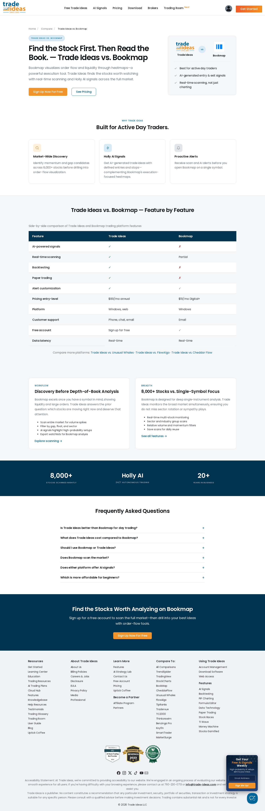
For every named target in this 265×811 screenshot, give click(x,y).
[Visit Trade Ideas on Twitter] (129, 772)
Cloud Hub (34, 690)
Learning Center (38, 672)
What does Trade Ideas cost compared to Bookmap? (99, 538)
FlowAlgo (161, 700)
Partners (118, 708)
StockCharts (163, 681)
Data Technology (209, 708)
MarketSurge (164, 737)
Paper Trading (207, 712)
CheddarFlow (164, 690)
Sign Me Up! (242, 785)
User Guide (34, 723)
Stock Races (206, 717)
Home (32, 28)
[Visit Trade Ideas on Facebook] (118, 772)
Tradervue (162, 709)
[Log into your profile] (228, 9)
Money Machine (208, 726)
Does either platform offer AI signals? (87, 568)
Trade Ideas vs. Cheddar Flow (191, 352)
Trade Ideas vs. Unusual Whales (112, 352)
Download (135, 8)
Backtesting (206, 694)
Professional (78, 700)
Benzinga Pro (164, 723)
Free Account (121, 681)
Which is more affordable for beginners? (89, 578)
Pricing (117, 8)
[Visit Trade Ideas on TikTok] (135, 772)
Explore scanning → (48, 441)
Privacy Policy (79, 690)
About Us (76, 667)
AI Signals (100, 8)
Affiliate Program (123, 703)
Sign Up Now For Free (48, 92)
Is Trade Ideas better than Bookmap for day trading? (98, 528)
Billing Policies (79, 672)
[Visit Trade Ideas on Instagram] (124, 772)
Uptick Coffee (36, 733)
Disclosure (77, 681)
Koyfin (160, 728)
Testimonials (36, 709)
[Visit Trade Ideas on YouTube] (141, 772)
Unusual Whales (166, 695)
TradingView (163, 676)
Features (33, 695)
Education (34, 676)
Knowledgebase (37, 700)
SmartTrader (164, 733)
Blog (30, 728)
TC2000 (161, 714)
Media (74, 695)
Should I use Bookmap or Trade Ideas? (88, 548)
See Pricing (84, 92)
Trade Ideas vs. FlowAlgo (152, 352)
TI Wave (204, 722)
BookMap (161, 686)
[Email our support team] (146, 772)
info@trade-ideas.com (201, 784)
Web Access (206, 676)
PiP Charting (206, 698)
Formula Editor (208, 703)
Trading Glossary (38, 714)
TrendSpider (163, 672)
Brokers (153, 8)
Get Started (249, 9)
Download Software (211, 672)
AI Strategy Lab (122, 672)
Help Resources (37, 704)
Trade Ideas (75, 8)
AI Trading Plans (37, 686)
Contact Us (120, 676)
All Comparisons (166, 667)
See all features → (154, 436)
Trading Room (176, 8)
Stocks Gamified (209, 731)
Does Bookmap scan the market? (84, 558)
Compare (46, 28)
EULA (73, 686)
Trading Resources (39, 681)
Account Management (213, 667)
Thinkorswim (163, 718)
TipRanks (161, 704)
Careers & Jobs (80, 676)
